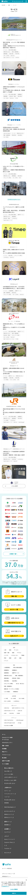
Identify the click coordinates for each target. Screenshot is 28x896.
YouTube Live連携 (8, 725)
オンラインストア (8, 811)
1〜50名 (6, 698)
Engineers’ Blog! (8, 842)
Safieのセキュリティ (7, 742)
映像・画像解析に (8, 686)
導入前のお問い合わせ (9, 783)
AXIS (20, 177)
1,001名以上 (14, 218)
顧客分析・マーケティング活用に (11, 689)
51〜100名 (13, 698)
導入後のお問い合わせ (9, 799)
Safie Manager (21, 422)
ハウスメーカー (14, 655)
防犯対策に (11, 53)
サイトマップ (7, 852)
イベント (6, 660)
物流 (5, 658)
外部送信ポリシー (6, 876)
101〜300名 (6, 98)
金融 (20, 658)
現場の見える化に (7, 51)
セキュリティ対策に (7, 177)
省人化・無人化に (20, 683)
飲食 (10, 650)
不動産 (22, 655)
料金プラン (5, 751)
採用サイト (7, 821)
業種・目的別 (5, 745)
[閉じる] (26, 880)
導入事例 (3, 5)
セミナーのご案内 (8, 774)
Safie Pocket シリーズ (8, 220)
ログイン (6, 790)
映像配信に (15, 691)
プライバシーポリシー (7, 873)
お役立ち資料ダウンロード (10, 777)
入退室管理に (11, 290)
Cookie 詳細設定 (14, 889)
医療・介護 (6, 652)
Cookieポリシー (5, 886)
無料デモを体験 (6, 760)
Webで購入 (7, 771)
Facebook (6, 848)
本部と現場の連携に (12, 50)
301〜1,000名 (6, 55)
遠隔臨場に (20, 416)
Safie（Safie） (7, 864)
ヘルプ (6, 796)
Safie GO (15, 422)
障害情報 (6, 802)
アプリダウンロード (9, 793)
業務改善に (6, 53)
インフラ (6, 655)
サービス (5, 50)
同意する (14, 893)
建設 (13, 652)
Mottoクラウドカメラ (9, 839)
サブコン (19, 652)
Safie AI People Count (9, 722)
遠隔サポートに (21, 214)
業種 (9, 5)
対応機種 (4, 748)
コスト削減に (6, 379)
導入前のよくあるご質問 (10, 780)
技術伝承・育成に (12, 96)
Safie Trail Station (7, 133)
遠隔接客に (6, 673)
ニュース (6, 832)
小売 (5, 650)
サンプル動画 (5, 763)
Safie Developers (9, 807)
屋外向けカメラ (8, 817)
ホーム (3, 734)
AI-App (19, 722)
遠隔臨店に (20, 94)
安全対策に (17, 53)
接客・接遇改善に (15, 51)
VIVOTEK (17, 57)
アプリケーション (6, 754)
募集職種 (6, 824)
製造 (10, 658)
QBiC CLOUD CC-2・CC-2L (9, 57)
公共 (15, 658)
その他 (16, 98)
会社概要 (6, 829)
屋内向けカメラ (8, 814)
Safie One (12, 55)
